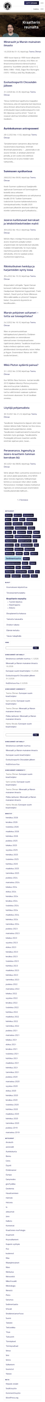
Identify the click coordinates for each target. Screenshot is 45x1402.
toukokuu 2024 (12, 905)
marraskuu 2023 (13, 933)
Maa (17, 545)
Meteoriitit (19, 549)
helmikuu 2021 (12, 1067)
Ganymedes (18, 524)
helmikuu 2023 (12, 974)
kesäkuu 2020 (12, 1099)
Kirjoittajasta (14, 604)
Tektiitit (32, 563)
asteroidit (18, 515)
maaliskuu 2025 (12, 868)
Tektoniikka (10, 567)
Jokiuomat (21, 532)
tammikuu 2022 (12, 1025)
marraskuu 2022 (13, 988)
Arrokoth (9, 515)
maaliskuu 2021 (12, 1062)
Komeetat (9, 536)
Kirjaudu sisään (12, 1383)
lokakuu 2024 (11, 886)
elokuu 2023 (11, 947)
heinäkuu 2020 (12, 1095)
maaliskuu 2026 (12, 831)
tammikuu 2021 (12, 1072)
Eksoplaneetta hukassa (16, 613)
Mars (36, 545)
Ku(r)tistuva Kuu (13, 683)
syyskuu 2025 (12, 849)
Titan (18, 567)
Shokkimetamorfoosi (13, 563)
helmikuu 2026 (12, 836)
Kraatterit (37, 536)
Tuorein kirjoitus (15, 601)
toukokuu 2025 (12, 859)
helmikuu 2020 (12, 1118)
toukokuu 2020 (12, 1104)
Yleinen (34, 576)
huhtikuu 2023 (12, 965)
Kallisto (36, 532)
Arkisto (12, 607)
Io (14, 532)
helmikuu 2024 (12, 919)
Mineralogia (10, 553)
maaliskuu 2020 (12, 1113)
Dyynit (22, 519)
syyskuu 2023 (12, 942)
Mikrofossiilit (30, 549)
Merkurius (9, 549)
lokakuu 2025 (11, 845)
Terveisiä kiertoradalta (15, 592)
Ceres (15, 519)
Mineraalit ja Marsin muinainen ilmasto (22, 663)
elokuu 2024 (11, 891)
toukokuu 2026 (12, 826)
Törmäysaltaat (21, 571)
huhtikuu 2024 (12, 910)
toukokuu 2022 (12, 1007)
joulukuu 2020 (12, 1076)
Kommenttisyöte (13, 1392)
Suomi (25, 563)
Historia (8, 532)
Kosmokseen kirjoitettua (16, 587)
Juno (29, 532)
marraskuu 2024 (13, 882)
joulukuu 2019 (12, 1127)
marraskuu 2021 (13, 1035)
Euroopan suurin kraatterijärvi (18, 670)
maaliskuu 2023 (12, 970)
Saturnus (34, 553)
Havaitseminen (21, 528)
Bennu (8, 519)
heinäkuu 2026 (12, 817)
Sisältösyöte (11, 1388)
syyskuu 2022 (12, 998)
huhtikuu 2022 (12, 1011)
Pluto (26, 553)
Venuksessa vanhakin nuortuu (18, 658)
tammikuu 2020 (12, 1123)
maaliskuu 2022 (12, 1016)
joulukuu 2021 (12, 1030)
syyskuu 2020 (12, 1086)
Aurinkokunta (28, 515)
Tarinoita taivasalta (14, 619)
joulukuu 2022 (12, 984)
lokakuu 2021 (11, 1039)
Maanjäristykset (27, 545)
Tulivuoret (26, 567)
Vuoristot (26, 576)
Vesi (37, 571)
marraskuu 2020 (13, 1081)
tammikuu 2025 (12, 873)
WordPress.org (12, 1397)
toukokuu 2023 (12, 961)
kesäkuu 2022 (12, 1002)
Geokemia (9, 528)
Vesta (8, 576)
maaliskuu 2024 (12, 914)
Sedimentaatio (13, 558)
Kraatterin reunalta (16, 598)
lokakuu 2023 (11, 937)
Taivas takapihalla (13, 635)
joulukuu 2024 (12, 877)
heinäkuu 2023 (12, 951)
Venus (31, 571)
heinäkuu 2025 (12, 854)
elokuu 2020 (11, 1090)
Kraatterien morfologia (23, 536)
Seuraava (24, 499)
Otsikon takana (12, 624)
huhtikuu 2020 (12, 1109)
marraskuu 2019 (13, 1132)
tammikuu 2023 (12, 979)
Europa (8, 524)
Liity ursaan (31, 3)
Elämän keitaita (12, 630)
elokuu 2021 (11, 1044)
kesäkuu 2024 (12, 900)
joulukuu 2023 (12, 928)
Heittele (31, 528)
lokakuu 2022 (11, 993)
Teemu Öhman (35, 51)
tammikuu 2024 (12, 923)
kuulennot (9, 545)
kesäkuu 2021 (12, 1048)
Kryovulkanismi (11, 541)
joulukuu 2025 (12, 840)
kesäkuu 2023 (12, 956)
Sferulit (26, 558)
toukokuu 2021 (12, 1053)
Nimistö (19, 553)
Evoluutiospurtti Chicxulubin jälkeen (20, 675)
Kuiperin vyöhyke (25, 541)
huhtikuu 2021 (12, 1058)
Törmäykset (10, 571)
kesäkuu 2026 (12, 822)
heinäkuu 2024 (12, 896)
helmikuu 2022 (12, 1021)
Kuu (35, 541)
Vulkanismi (16, 576)
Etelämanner (31, 519)
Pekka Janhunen (12, 716)
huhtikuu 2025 (12, 863)
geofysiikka (28, 524)
